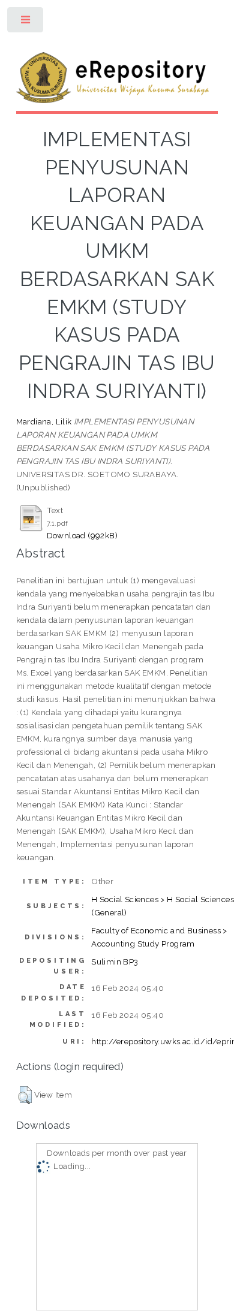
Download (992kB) (82, 535)
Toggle (26, 22)
